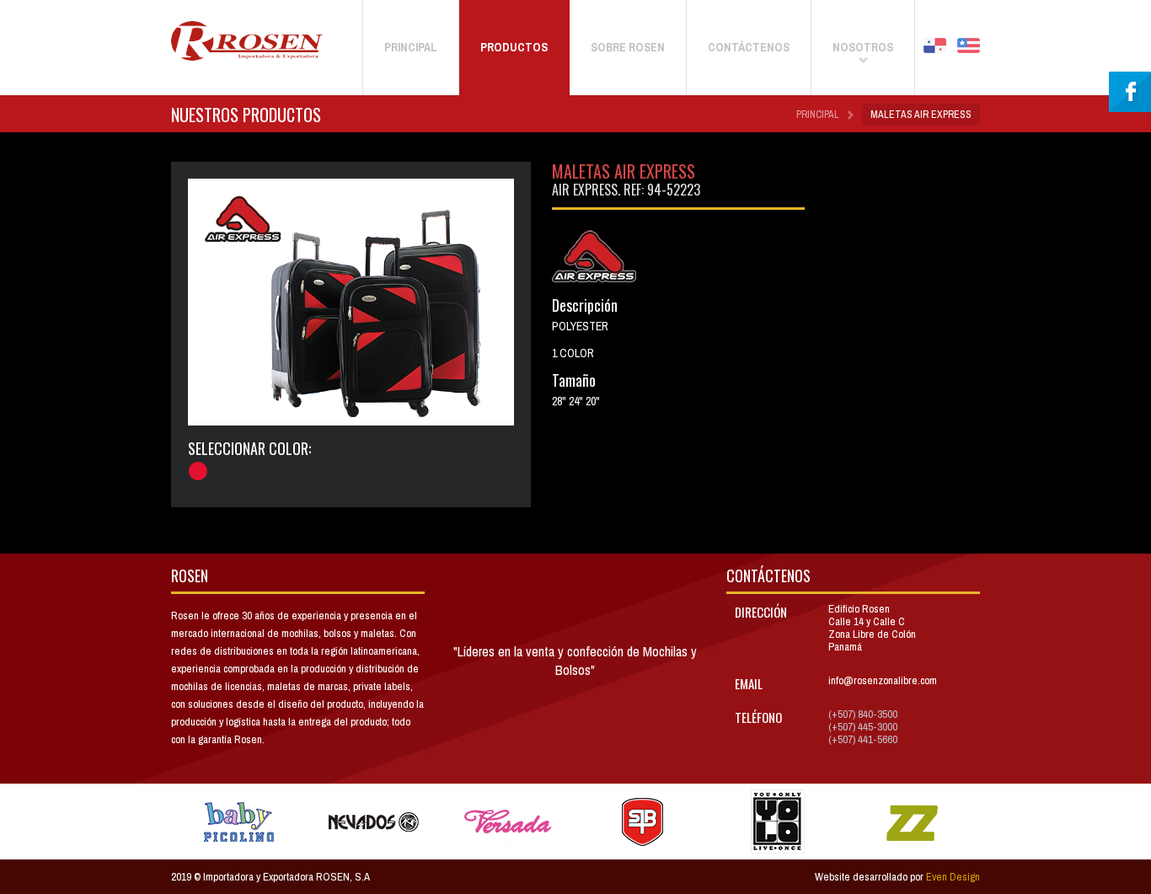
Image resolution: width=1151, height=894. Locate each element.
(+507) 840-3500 (862, 714)
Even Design (953, 877)
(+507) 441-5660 (862, 739)
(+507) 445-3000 (862, 727)
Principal (817, 114)
